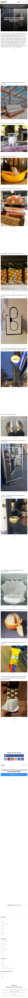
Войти (18, 2)
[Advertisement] (14, 65)
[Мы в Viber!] (18, 987)
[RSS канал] (21, 987)
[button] (14, 755)
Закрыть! (22, 7)
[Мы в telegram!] (9, 987)
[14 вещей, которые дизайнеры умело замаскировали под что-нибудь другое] (22, 759)
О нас (2, 961)
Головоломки (4, 941)
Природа (2, 931)
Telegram (2, 976)
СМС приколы (4, 943)
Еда (1, 935)
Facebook (3, 974)
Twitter (2, 978)
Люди (2, 953)
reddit (14, 120)
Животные (3, 928)
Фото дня (3, 926)
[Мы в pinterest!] (16, 987)
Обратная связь (4, 965)
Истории (2, 922)
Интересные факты (5, 924)
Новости (2, 919)
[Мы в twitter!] (12, 987)
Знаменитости (4, 950)
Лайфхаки (3, 933)
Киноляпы (3, 946)
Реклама (2, 963)
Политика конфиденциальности (7, 968)
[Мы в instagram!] (14, 987)
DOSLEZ (14, 985)
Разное (2, 955)
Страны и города (4, 948)
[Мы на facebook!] (7, 987)
